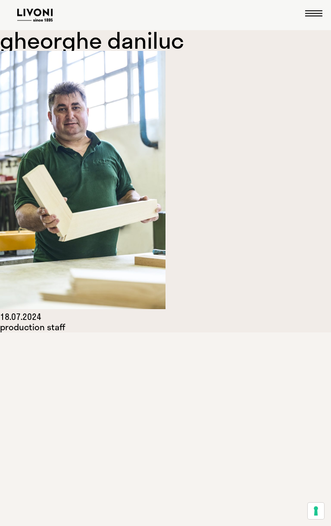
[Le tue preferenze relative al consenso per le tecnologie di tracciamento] (316, 511)
